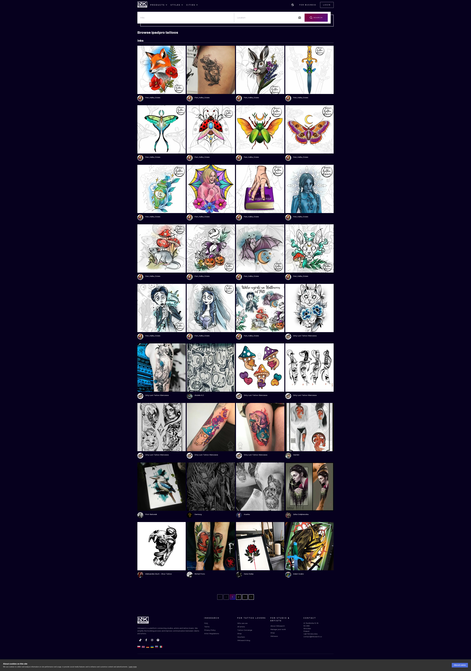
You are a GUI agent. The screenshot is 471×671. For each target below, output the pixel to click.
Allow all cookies (460, 665)
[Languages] (292, 5)
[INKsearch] (142, 5)
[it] (160, 647)
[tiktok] (140, 640)
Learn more (133, 667)
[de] (147, 647)
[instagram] (152, 640)
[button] (292, 5)
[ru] (156, 647)
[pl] (138, 647)
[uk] (152, 647)
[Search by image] (300, 18)
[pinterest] (158, 640)
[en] (143, 647)
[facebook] (146, 640)
